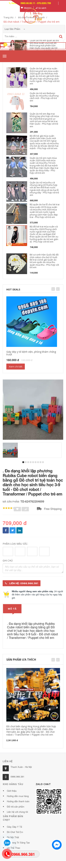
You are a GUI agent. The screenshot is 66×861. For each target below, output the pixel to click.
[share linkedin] (19, 530)
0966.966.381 (17, 776)
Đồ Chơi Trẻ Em (15, 832)
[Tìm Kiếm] (60, 36)
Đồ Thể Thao (13, 847)
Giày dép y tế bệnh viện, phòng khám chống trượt (31, 353)
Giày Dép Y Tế (14, 826)
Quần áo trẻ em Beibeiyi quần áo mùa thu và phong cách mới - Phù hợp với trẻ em (44, 97)
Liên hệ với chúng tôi (17, 811)
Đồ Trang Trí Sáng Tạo (18, 842)
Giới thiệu (12, 790)
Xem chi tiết (15, 366)
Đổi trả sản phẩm (15, 806)
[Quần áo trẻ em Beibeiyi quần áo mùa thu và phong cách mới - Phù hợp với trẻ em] (16, 102)
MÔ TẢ (12, 608)
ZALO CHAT (43, 784)
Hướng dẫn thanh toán (18, 801)
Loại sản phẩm (13, 29)
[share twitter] (13, 530)
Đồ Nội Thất (13, 837)
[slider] (9, 508)
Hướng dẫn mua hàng (18, 796)
